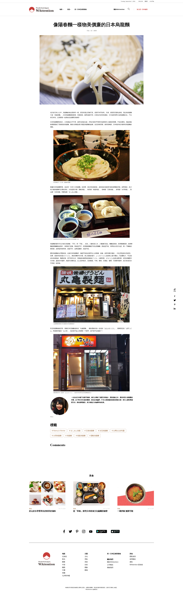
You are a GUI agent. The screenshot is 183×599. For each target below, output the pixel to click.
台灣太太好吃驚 (119, 431)
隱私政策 (133, 556)
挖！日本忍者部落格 (81, 9)
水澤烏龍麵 (57, 435)
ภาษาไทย (152, 1)
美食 (86, 562)
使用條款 (133, 559)
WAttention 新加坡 (136, 565)
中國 (63, 570)
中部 (63, 565)
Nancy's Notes (59, 431)
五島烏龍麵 (90, 431)
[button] (130, 9)
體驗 (86, 567)
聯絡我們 (110, 567)
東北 (63, 559)
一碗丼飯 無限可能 (125, 511)
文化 (86, 556)
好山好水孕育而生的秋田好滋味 (42, 511)
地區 (61, 9)
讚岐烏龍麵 (95, 435)
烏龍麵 (69, 435)
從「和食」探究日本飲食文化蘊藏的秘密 (90, 511)
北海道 (64, 556)
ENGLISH (140, 1)
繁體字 (146, 1)
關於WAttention (119, 9)
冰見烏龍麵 (104, 431)
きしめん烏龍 (75, 431)
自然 (86, 565)
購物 (86, 570)
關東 (63, 562)
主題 (68, 9)
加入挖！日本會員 (142, 9)
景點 (86, 559)
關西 (63, 567)
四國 (63, 573)
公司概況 (110, 565)
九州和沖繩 (66, 576)
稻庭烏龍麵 (81, 435)
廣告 (131, 562)
